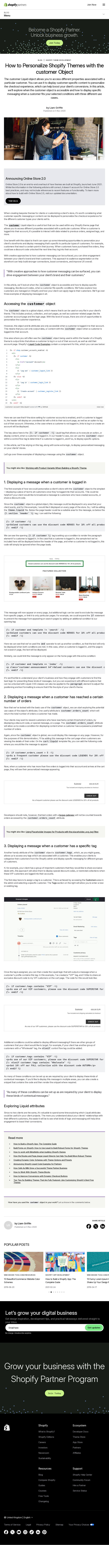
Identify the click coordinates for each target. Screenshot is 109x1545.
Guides (41, 1485)
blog (40, 60)
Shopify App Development (57, 1275)
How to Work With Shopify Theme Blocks (32, 1172)
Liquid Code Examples (39, 344)
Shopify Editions (46, 1437)
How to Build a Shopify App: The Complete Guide (35, 1144)
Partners (77, 1447)
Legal (28, 1524)
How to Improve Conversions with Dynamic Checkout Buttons (41, 1176)
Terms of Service (12, 1524)
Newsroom (43, 1453)
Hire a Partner (79, 1485)
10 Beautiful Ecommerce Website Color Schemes (22, 1281)
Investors (42, 1447)
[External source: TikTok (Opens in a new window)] (32, 1532)
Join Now (91, 4)
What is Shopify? (46, 1431)
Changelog (43, 1501)
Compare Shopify (46, 1480)
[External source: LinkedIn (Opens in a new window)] (102, 1226)
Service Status (80, 1490)
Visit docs (13, 201)
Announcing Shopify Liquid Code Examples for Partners (38, 1164)
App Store (78, 1442)
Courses (42, 1490)
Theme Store (79, 1437)
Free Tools (43, 1496)
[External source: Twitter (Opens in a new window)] (95, 1226)
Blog (40, 1474)
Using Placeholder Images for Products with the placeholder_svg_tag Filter (62, 831)
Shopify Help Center (82, 1474)
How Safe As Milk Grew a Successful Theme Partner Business (40, 1168)
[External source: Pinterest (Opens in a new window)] (44, 1532)
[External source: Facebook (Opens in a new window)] (88, 1226)
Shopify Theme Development (58, 60)
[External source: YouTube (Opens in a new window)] (19, 1532)
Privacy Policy (43, 1524)
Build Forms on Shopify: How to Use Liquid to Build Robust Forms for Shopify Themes (51, 1148)
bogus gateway (67, 815)
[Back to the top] (7, 1427)
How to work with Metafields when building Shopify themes (40, 1152)
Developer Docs (80, 1431)
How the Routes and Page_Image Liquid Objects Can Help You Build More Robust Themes (53, 1156)
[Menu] (104, 4)
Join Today (54, 43)
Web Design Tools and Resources (19, 1275)
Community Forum (81, 1480)
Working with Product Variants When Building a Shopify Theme (56, 468)
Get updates (94, 1327)
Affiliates (77, 1453)
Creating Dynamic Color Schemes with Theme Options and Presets (43, 1160)
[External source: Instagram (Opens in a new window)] (25, 1532)
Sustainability (44, 1458)
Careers (42, 1442)
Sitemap (59, 1524)
